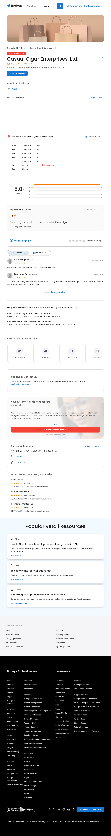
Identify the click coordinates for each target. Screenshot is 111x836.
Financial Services (31, 765)
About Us (59, 684)
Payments (11, 729)
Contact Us (60, 737)
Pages (9, 697)
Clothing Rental (62, 634)
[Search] (60, 6)
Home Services (30, 773)
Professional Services (83, 689)
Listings (10, 684)
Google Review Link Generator (86, 707)
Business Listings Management (37, 739)
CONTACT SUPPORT (90, 809)
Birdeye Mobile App (15, 784)
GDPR (49, 822)
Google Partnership (12, 779)
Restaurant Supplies (14, 647)
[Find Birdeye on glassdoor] (73, 809)
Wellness (28, 798)
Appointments (13, 721)
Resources (60, 701)
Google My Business (32, 731)
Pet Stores (60, 642)
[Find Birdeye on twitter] (54, 809)
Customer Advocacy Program (86, 731)
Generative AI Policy (73, 822)
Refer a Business (81, 727)
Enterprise (28, 689)
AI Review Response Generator (87, 703)
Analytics (11, 770)
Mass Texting (12, 725)
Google (22, 462)
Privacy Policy (31, 822)
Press (58, 709)
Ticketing (11, 755)
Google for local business (34, 698)
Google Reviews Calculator (85, 698)
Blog (57, 705)
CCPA (61, 822)
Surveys (10, 743)
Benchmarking (13, 751)
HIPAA (55, 822)
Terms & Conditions (15, 822)
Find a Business (80, 715)
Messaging (11, 739)
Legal (26, 777)
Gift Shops (60, 630)
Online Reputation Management (38, 711)
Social (9, 717)
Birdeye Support (80, 723)
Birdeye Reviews (62, 725)
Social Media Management (35, 747)
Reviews (10, 689)
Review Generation (32, 707)
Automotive (29, 757)
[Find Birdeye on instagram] (64, 809)
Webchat (11, 713)
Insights (10, 747)
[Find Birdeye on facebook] (49, 809)
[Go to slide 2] (56, 424)
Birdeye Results (62, 729)
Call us (19, 456)
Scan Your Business (82, 711)
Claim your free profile (55, 429)
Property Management (33, 781)
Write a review (74, 6)
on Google (33, 260)
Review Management (33, 703)
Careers (59, 717)
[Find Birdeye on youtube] (68, 809)
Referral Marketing (31, 719)
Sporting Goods (63, 647)
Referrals (10, 693)
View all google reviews (55, 292)
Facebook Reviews (32, 735)
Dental (27, 761)
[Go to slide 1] (54, 424)
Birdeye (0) (41, 252)
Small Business (30, 684)
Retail (23, 48)
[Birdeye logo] (15, 6)
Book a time (61, 697)
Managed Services (81, 684)
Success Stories (62, 721)
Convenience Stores (65, 638)
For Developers (80, 719)
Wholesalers (11, 642)
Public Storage (30, 785)
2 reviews (28, 64)
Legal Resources (62, 733)
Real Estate (29, 789)
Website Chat (30, 723)
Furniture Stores (12, 634)
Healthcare (29, 769)
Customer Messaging (33, 715)
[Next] (100, 353)
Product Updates (63, 713)
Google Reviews (31, 727)
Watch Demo (61, 693)
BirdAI (9, 765)
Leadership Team (63, 689)
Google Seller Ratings (12, 702)
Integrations (12, 774)
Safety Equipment (13, 638)
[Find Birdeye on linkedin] (59, 809)
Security (41, 822)
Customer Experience (33, 743)
